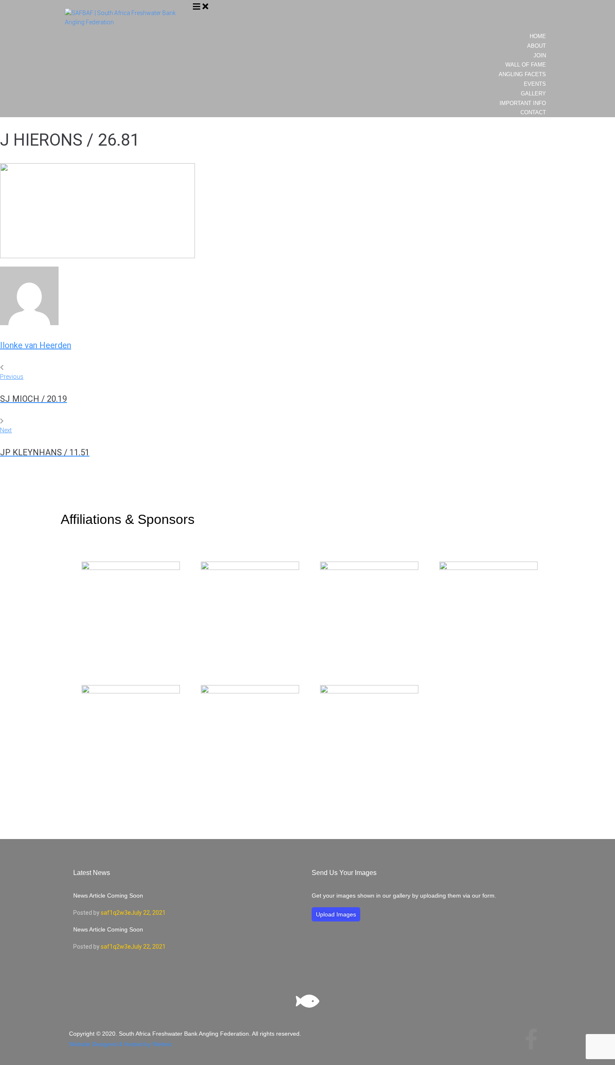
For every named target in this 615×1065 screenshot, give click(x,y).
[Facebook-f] (530, 1039)
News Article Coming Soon (108, 895)
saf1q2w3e (116, 912)
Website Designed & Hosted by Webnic (120, 1044)
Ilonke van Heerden (35, 345)
